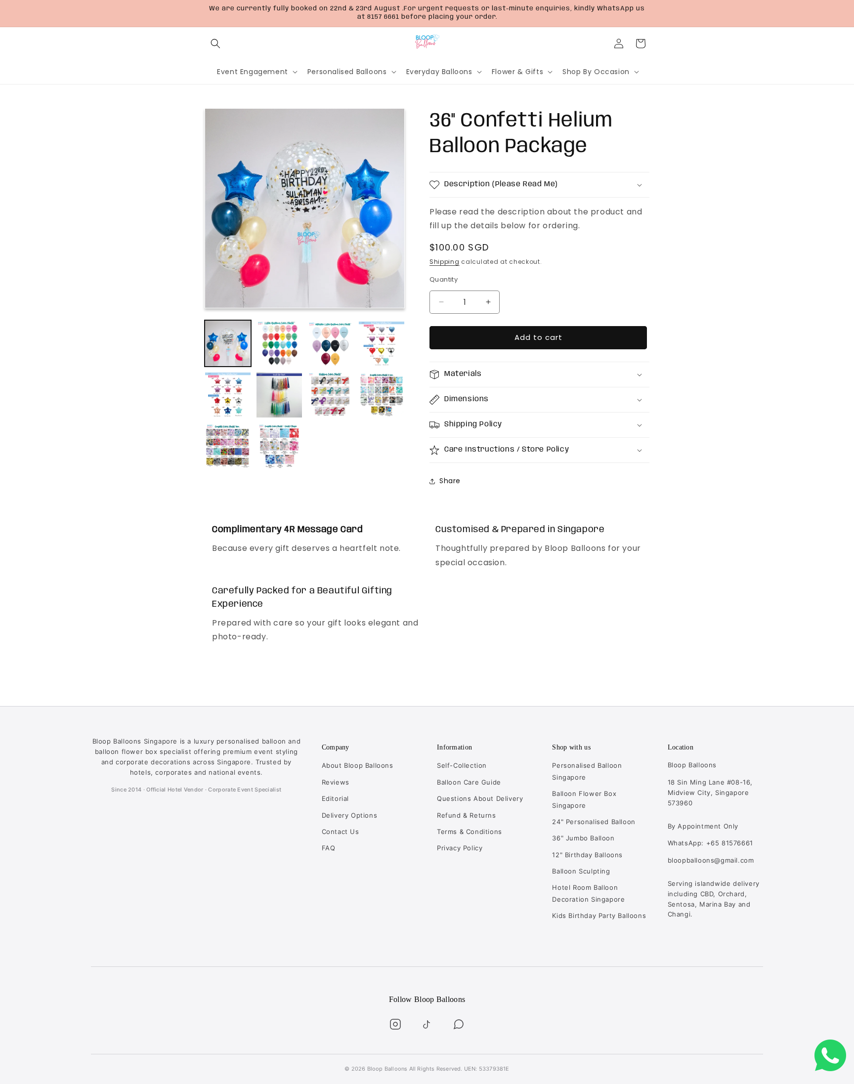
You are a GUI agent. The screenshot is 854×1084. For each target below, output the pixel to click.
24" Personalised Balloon (593, 822)
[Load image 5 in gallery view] (228, 395)
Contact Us (340, 831)
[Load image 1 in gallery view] (228, 343)
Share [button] (450, 481)
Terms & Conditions (469, 831)
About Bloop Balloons (357, 765)
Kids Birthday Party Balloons (599, 915)
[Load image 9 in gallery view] (228, 446)
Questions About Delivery (480, 798)
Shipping (444, 262)
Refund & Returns (466, 815)
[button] (215, 43)
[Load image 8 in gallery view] (381, 395)
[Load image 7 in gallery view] (330, 395)
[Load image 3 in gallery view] (330, 343)
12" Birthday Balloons (587, 855)
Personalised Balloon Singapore (587, 771)
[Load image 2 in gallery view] (279, 343)
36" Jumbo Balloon (583, 838)
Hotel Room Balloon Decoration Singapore (588, 893)
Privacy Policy (459, 848)
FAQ (329, 848)
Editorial (335, 798)
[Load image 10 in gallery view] (279, 446)
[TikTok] (427, 1024)
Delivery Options (350, 815)
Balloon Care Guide (469, 782)
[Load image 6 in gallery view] (279, 395)
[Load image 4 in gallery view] (381, 343)
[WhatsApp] (459, 1024)
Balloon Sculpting (581, 871)
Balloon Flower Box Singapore (584, 799)
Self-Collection (462, 765)
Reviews (335, 782)
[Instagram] (395, 1024)
